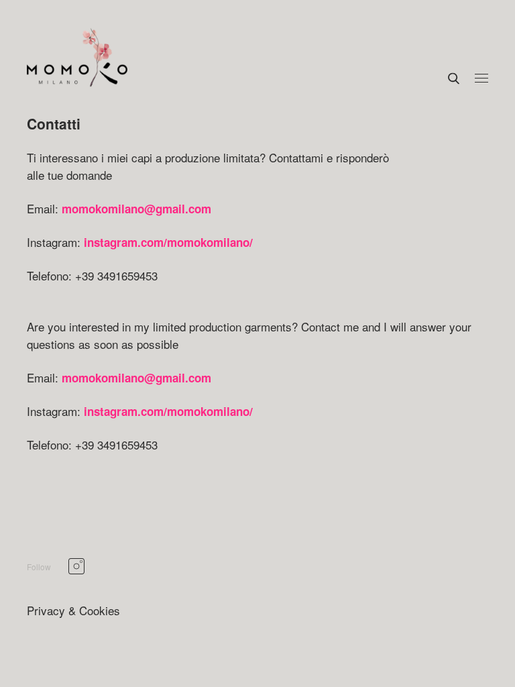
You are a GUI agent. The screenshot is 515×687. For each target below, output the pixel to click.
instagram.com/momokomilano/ (168, 242)
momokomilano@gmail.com (136, 209)
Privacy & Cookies (73, 610)
